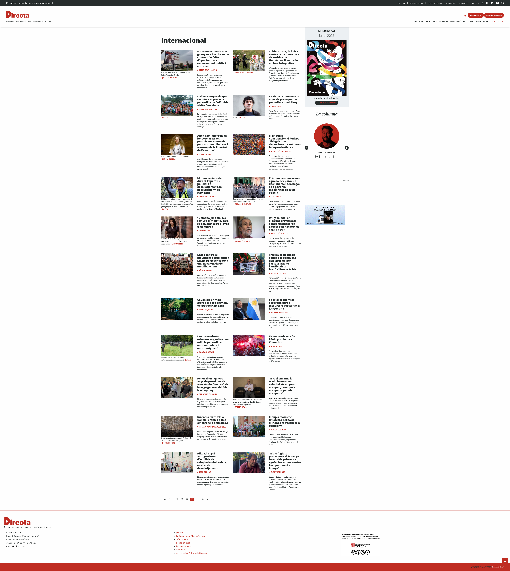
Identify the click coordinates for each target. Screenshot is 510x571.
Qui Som (401, 3)
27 (187, 499)
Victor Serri (177, 244)
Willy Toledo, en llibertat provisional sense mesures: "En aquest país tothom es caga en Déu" (284, 223)
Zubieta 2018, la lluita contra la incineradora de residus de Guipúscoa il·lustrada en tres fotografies (284, 57)
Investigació (455, 21)
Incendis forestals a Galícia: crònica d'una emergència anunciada (212, 420)
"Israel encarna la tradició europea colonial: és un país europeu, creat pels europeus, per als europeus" (282, 386)
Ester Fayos (205, 154)
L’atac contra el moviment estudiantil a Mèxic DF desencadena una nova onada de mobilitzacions (213, 260)
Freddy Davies (241, 407)
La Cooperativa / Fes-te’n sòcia (190, 536)
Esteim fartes (327, 156)
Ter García (276, 196)
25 (177, 499)
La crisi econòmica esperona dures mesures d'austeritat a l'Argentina (284, 304)
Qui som (180, 532)
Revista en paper (184, 546)
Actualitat (431, 21)
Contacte (463, 3)
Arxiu (165, 117)
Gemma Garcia (206, 230)
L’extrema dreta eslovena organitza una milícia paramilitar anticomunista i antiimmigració (213, 342)
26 (182, 499)
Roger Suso (276, 346)
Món (49, 21)
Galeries (486, 21)
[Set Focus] (465, 16)
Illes (29, 21)
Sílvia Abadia (206, 270)
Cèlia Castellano (208, 70)
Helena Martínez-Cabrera (212, 427)
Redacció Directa (208, 196)
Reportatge (443, 21)
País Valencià (21, 21)
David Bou (276, 106)
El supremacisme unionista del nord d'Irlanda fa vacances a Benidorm (284, 421)
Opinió (478, 21)
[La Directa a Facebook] (487, 3)
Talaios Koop (487, 567)
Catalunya (10, 21)
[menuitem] (10, 21)
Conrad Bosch (206, 352)
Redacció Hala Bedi (281, 151)
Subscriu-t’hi (182, 539)
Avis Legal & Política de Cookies (191, 553)
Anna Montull (278, 273)
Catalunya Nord (39, 21)
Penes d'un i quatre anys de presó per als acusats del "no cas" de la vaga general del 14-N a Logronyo (212, 384)
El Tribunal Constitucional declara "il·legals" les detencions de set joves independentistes (285, 141)
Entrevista (468, 21)
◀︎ (307, 148)
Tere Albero (205, 472)
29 (197, 499)
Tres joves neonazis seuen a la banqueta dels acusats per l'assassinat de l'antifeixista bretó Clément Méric (283, 262)
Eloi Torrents (278, 472)
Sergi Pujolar (206, 309)
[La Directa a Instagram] (503, 3)
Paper (498, 21)
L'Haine (242, 117)
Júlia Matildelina (208, 109)
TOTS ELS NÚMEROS (327, 102)
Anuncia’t (450, 3)
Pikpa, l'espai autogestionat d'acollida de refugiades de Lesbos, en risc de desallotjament (212, 461)
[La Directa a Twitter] (492, 3)
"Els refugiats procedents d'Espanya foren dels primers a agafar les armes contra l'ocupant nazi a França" (285, 461)
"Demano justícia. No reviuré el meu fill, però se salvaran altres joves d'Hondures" (213, 222)
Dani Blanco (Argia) (244, 72)
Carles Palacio (170, 78)
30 (202, 499)
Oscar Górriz (169, 443)
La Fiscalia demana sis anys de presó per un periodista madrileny (284, 99)
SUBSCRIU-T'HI (476, 15)
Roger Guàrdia (278, 429)
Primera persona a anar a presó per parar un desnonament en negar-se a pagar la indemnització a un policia (285, 185)
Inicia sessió (477, 3)
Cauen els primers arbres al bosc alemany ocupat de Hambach (212, 302)
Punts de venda (435, 3)
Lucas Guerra (169, 159)
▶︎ (347, 148)
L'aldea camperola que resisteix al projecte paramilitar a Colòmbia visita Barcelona (212, 101)
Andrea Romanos (280, 312)
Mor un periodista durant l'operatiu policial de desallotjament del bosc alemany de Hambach (209, 185)
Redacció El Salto (243, 204)
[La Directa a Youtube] (497, 3)
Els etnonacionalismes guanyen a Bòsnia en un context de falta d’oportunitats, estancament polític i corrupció (213, 59)
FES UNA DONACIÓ (494, 15)
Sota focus (419, 21)
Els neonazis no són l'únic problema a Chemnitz (282, 339)
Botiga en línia (416, 3)
